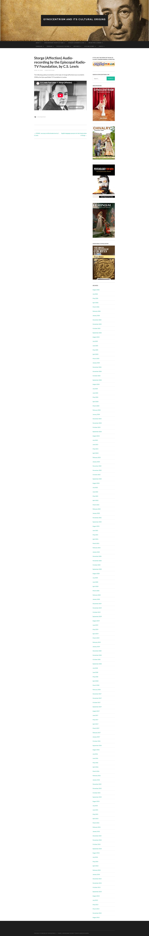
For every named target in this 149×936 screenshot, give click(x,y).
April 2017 (95, 724)
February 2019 (96, 642)
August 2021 (96, 526)
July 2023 (95, 440)
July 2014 (95, 857)
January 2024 (96, 414)
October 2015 (96, 792)
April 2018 (95, 681)
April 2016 (95, 767)
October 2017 (96, 702)
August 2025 (96, 337)
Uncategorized (41, 116)
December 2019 (97, 603)
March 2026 (96, 307)
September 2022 (97, 479)
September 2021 (97, 522)
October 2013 (96, 887)
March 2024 (96, 406)
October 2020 (96, 565)
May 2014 (95, 861)
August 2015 (96, 801)
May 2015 (95, 814)
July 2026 (95, 294)
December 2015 (97, 784)
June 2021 (95, 530)
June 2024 (95, 393)
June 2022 (95, 492)
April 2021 (95, 539)
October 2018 (96, 659)
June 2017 (95, 715)
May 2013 (95, 904)
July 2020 (95, 577)
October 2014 (96, 844)
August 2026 (96, 289)
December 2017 (97, 694)
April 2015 (95, 818)
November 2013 (97, 883)
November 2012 (97, 913)
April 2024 (95, 401)
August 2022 (96, 483)
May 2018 (95, 676)
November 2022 (97, 470)
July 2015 (95, 805)
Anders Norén (84, 933)
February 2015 (96, 827)
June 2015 (95, 810)
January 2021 (96, 552)
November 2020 (97, 560)
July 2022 (95, 487)
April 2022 (95, 500)
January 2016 (96, 780)
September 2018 (97, 664)
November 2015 (97, 788)
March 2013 (96, 909)
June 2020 (95, 582)
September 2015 (97, 797)
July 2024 (95, 388)
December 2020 (97, 556)
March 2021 (96, 543)
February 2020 (96, 595)
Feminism (49, 46)
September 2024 (97, 380)
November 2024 (97, 371)
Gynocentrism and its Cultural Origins (74, 19)
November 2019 (97, 608)
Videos (101, 46)
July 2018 (95, 668)
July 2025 (95, 341)
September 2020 (97, 569)
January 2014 (96, 874)
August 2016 (96, 749)
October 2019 (96, 612)
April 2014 (95, 866)
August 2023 (96, 436)
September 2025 (97, 332)
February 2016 (96, 775)
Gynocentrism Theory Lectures (54, 42)
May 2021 (95, 534)
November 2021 (97, 517)
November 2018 (97, 655)
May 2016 (95, 762)
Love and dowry (89, 46)
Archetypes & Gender (95, 42)
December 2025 (97, 320)
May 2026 (95, 298)
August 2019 (96, 620)
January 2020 (96, 599)
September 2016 (97, 745)
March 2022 (96, 504)
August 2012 (96, 917)
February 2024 (96, 410)
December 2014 (97, 835)
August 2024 (96, 384)
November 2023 (97, 423)
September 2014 (97, 848)
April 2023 (95, 453)
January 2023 (96, 461)
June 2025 (95, 345)
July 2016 (95, 754)
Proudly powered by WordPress (45, 933)
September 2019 (97, 616)
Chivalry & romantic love (76, 42)
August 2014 (96, 853)
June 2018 (95, 672)
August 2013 (96, 896)
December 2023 (97, 418)
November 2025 (97, 324)
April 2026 (95, 302)
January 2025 (96, 362)
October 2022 (96, 474)
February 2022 (96, 509)
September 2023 (97, 431)
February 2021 (96, 547)
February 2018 (96, 689)
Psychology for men (63, 46)
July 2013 (95, 900)
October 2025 (96, 328)
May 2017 (95, 719)
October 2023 (96, 427)
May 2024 (95, 397)
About (38, 42)
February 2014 (96, 870)
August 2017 (96, 711)
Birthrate (77, 46)
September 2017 (97, 706)
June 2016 (95, 758)
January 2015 (96, 831)
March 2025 (96, 358)
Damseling (39, 46)
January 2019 (96, 646)
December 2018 (97, 651)
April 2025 (95, 354)
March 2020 (96, 590)
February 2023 (96, 457)
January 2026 (96, 315)
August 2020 (96, 573)
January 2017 (96, 737)
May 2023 (95, 449)
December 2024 (97, 367)
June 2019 (95, 625)
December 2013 (97, 878)
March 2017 (96, 728)
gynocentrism (49, 70)
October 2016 (96, 741)
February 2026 (96, 311)
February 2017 (96, 732)
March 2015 (96, 823)
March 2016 (96, 771)
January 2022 (96, 513)
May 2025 (95, 350)
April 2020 (95, 586)
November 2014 (97, 840)
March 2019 (96, 638)
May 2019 (95, 629)
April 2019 (95, 633)
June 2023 (95, 444)
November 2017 (97, 698)
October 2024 (96, 375)
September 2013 (97, 891)
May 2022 (95, 496)
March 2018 (96, 685)
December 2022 (97, 466)
